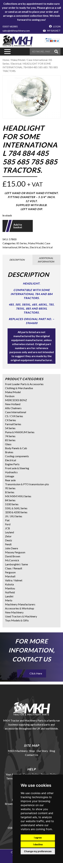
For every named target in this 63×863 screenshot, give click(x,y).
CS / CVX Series (14, 416)
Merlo (8, 600)
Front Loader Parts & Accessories (24, 384)
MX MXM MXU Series (18, 496)
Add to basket (17, 226)
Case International (15, 412)
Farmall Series (13, 424)
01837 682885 (10, 26)
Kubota (9, 584)
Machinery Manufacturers (20, 604)
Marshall (10, 576)
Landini (9, 596)
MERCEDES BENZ (16, 400)
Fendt (8, 544)
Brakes (9, 452)
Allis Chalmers (13, 408)
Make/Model (36, 243)
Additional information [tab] (46, 260)
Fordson (9, 396)
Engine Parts (12, 464)
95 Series (10, 488)
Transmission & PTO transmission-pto (27, 484)
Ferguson (10, 572)
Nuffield (10, 592)
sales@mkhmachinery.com (16, 30)
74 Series (10, 436)
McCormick (12, 560)
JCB (7, 528)
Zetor (8, 536)
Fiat (7, 520)
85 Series (21, 243)
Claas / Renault (13, 568)
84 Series (23, 247)
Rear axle (10, 480)
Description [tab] (17, 259)
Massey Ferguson (15, 552)
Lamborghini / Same (16, 564)
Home (6, 59)
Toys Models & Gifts (17, 620)
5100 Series (11, 504)
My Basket (53, 30)
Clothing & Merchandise (19, 388)
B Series (9, 492)
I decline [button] (38, 844)
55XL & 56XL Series (16, 508)
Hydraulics (11, 472)
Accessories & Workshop (19, 608)
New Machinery (14, 612)
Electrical (35, 247)
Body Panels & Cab (16, 448)
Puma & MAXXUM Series (19, 432)
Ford (7, 524)
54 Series (10, 428)
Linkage (9, 476)
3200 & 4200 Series (16, 512)
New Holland (12, 404)
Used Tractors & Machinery (21, 616)
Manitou (10, 588)
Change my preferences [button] (38, 851)
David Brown (12, 556)
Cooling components (17, 456)
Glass (8, 444)
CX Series (10, 420)
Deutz (8, 540)
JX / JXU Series (13, 516)
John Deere (11, 548)
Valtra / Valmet (13, 580)
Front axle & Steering (17, 468)
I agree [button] (38, 837)
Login (56, 26)
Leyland (9, 532)
